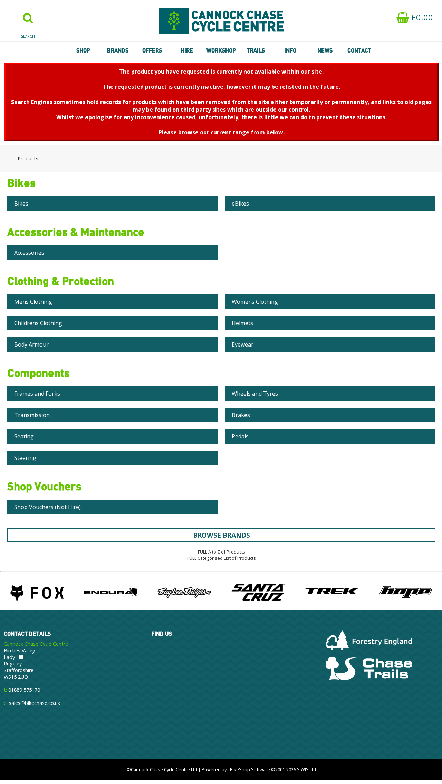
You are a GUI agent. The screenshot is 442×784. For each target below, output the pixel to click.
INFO (290, 50)
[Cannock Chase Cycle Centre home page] (221, 21)
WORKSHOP (221, 50)
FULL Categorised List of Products (221, 558)
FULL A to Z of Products (221, 552)
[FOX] (37, 592)
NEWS (325, 50)
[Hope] (405, 592)
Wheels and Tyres (255, 393)
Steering (25, 458)
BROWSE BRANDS (221, 535)
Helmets (242, 323)
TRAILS (256, 50)
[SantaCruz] (258, 592)
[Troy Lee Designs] (184, 592)
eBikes (240, 203)
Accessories (29, 252)
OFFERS (152, 50)
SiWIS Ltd (306, 769)
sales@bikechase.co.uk (34, 703)
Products (28, 158)
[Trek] (331, 592)
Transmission (32, 415)
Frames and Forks (37, 393)
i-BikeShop (239, 769)
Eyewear (242, 344)
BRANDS (117, 50)
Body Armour (31, 344)
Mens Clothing (33, 301)
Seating (24, 436)
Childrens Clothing (38, 323)
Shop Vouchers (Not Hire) (47, 507)
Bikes (21, 203)
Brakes (241, 415)
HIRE (187, 50)
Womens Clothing (255, 301)
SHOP (83, 50)
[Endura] (110, 592)
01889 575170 (24, 690)
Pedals (240, 436)
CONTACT (359, 50)
